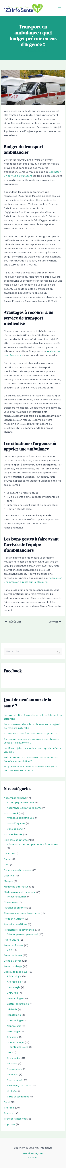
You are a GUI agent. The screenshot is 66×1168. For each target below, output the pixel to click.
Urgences (9, 1124)
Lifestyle (9, 875)
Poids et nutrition (14, 918)
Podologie (12, 1074)
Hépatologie (14, 1014)
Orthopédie (13, 1058)
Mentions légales (33, 1153)
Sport (7, 1102)
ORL (9, 1052)
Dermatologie (15, 998)
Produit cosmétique (15, 924)
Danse (7, 859)
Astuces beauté (13, 834)
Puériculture (11, 939)
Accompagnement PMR (21, 802)
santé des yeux (19, 1046)
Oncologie (12, 1036)
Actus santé (11, 813)
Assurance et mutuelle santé (24, 807)
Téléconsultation (17, 896)
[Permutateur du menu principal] (59, 8)
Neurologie (13, 1031)
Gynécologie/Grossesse (17, 870)
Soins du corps (12, 960)
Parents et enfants (15, 907)
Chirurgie (12, 992)
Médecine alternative (16, 886)
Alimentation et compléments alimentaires (32, 844)
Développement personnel (22, 934)
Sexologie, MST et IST (20, 1085)
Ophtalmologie (15, 1042)
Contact (33, 1157)
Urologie (12, 1091)
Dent (6, 864)
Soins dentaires (13, 955)
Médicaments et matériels (19, 892)
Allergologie (14, 981)
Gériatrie (12, 1009)
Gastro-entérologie (18, 1003)
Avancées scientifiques (20, 817)
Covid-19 (9, 853)
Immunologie (15, 1020)
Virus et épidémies (18, 1096)
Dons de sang (15, 828)
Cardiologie (13, 987)
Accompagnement (15, 797)
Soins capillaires (13, 945)
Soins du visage (13, 966)
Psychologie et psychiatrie (19, 929)
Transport (10, 1113)
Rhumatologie (15, 1080)
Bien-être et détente (16, 839)
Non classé (10, 902)
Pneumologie (14, 1069)
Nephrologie (14, 1025)
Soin (9, 949)
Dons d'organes (16, 823)
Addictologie (14, 976)
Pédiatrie (12, 1063)
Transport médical (15, 1118)
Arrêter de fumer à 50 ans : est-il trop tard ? (30, 733)
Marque (8, 881)
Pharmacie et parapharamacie (22, 913)
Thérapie (9, 1107)
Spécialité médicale (15, 971)
